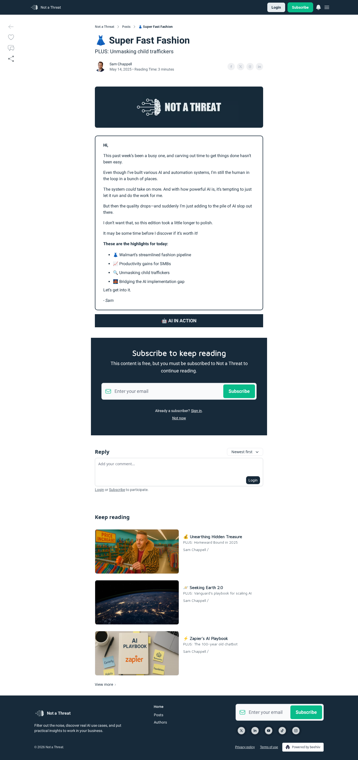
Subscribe (300, 7)
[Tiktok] (282, 730)
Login (276, 7)
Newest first (241, 451)
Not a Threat (104, 27)
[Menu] (318, 6)
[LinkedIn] (255, 730)
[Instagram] (296, 730)
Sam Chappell (121, 64)
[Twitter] (241, 730)
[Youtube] (268, 730)
